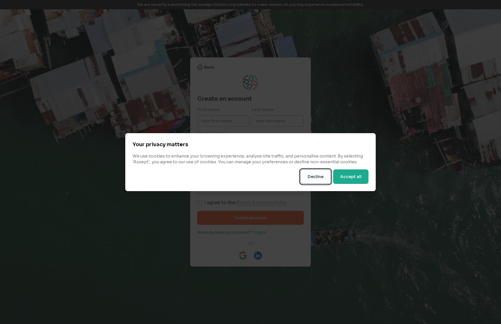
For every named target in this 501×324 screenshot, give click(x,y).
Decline (316, 176)
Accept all (351, 176)
